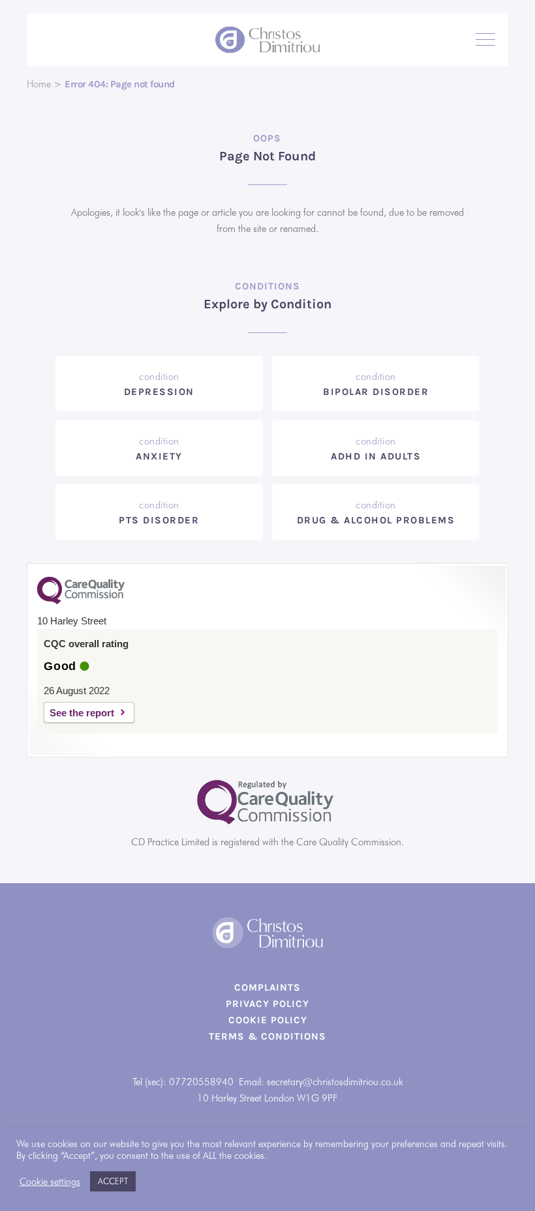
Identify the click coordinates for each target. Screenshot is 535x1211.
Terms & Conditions (267, 1036)
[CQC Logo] (81, 601)
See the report (82, 712)
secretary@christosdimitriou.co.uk (335, 1082)
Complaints (267, 987)
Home (39, 84)
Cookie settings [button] (50, 1181)
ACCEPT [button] (113, 1181)
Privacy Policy (267, 1004)
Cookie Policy (267, 1020)
